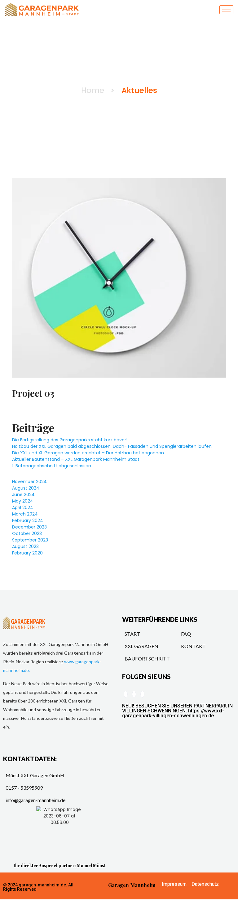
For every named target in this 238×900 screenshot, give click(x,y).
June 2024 (23, 494)
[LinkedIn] (126, 694)
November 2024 (29, 481)
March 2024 (25, 514)
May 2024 (22, 501)
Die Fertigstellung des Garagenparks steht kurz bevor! (69, 440)
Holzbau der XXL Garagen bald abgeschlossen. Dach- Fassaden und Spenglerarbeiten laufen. (112, 446)
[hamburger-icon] (226, 9)
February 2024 (27, 520)
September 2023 (30, 540)
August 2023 (25, 546)
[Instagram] (142, 694)
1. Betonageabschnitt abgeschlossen (51, 466)
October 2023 (27, 533)
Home (92, 90)
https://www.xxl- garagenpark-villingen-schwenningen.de (173, 713)
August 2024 (25, 488)
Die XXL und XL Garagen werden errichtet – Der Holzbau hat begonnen (88, 453)
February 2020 (27, 553)
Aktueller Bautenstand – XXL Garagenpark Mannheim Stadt (75, 459)
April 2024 (22, 507)
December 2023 (29, 527)
